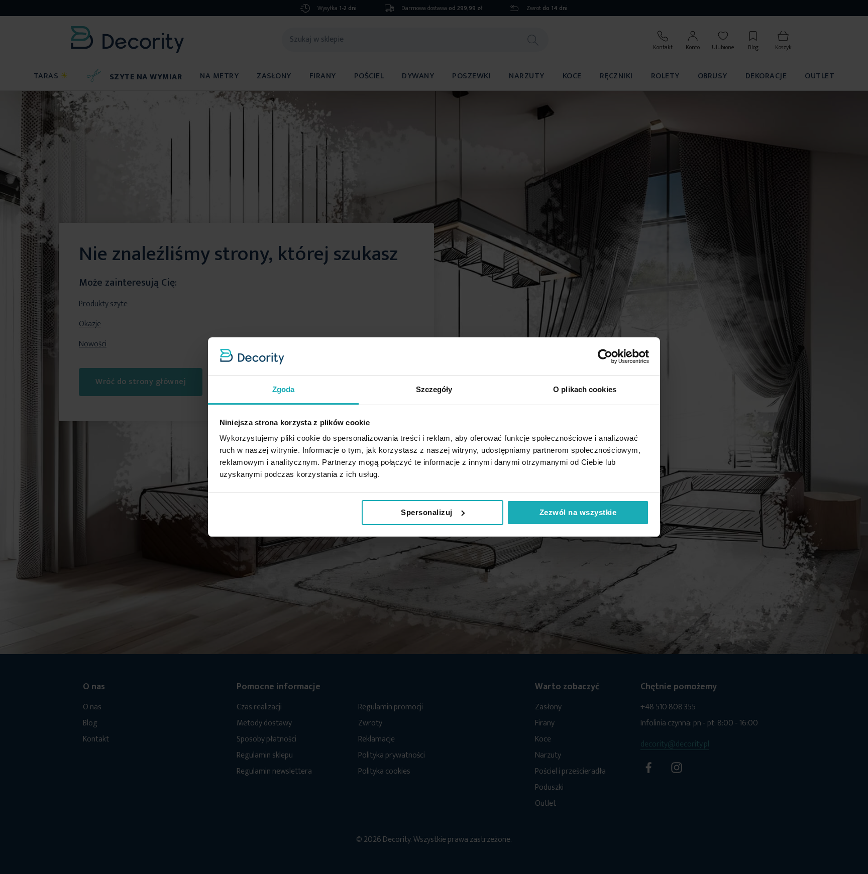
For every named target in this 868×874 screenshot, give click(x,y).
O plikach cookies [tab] (584, 389)
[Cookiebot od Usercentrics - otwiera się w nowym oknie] (605, 356)
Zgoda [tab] (283, 389)
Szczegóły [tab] (434, 389)
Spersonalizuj (427, 512)
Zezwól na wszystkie (578, 512)
